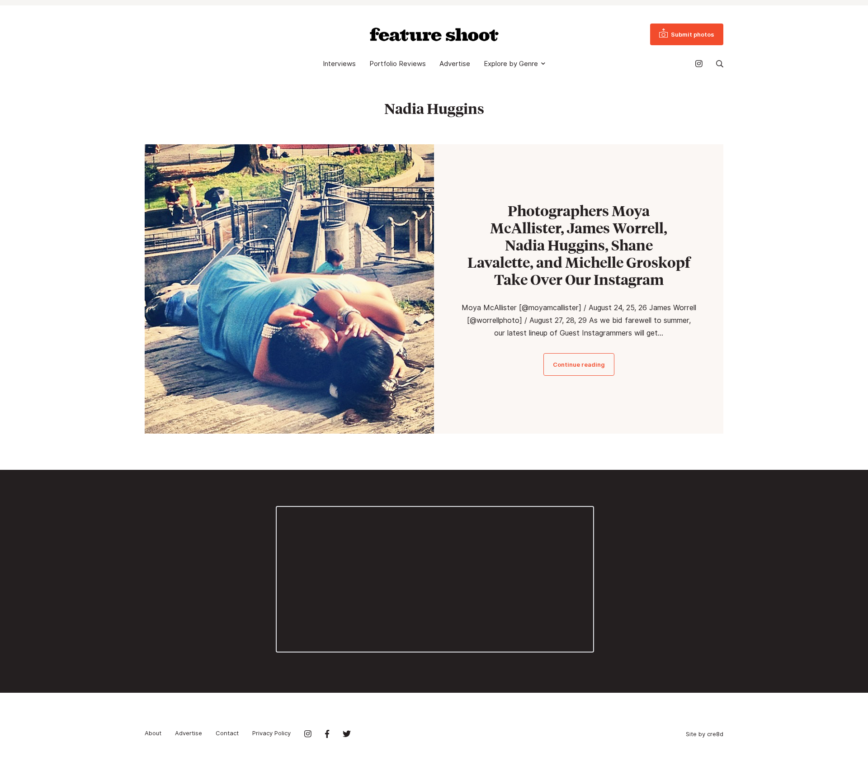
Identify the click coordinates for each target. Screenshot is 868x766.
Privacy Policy (271, 733)
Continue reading (579, 364)
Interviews (339, 64)
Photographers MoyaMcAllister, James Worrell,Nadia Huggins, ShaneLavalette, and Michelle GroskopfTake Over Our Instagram (578, 245)
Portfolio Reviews (397, 64)
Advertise (454, 64)
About (153, 733)
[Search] (720, 64)
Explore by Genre (511, 64)
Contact (227, 733)
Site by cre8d (704, 734)
